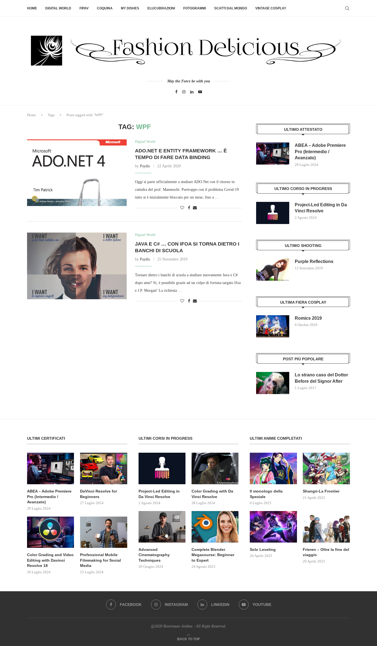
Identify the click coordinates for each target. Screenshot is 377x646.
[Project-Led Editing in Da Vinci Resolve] (272, 213)
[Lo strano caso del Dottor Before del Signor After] (272, 383)
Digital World (58, 8)
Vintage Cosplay (270, 8)
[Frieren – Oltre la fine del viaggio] (326, 527)
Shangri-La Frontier (321, 491)
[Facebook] (176, 92)
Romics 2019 (308, 318)
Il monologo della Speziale (266, 494)
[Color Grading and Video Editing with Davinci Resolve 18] (50, 532)
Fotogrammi (194, 8)
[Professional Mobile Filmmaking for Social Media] (103, 532)
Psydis (145, 166)
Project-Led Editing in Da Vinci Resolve (321, 207)
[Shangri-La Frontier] (326, 468)
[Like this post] (182, 208)
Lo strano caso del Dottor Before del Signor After (321, 378)
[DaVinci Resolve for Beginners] (103, 468)
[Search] (347, 8)
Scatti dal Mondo (230, 8)
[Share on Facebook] (189, 208)
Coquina (105, 8)
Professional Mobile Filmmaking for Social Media (100, 560)
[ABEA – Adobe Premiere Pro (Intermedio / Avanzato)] (272, 153)
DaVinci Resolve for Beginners (98, 494)
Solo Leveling (263, 549)
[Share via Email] (195, 208)
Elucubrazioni (161, 8)
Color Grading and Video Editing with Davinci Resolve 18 (50, 560)
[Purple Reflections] (272, 270)
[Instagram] (183, 92)
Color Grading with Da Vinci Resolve (212, 494)
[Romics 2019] (272, 326)
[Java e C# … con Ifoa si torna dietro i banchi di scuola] (77, 266)
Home (32, 8)
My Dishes (130, 8)
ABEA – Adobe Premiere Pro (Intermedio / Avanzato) (320, 151)
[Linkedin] (191, 92)
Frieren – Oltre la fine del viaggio (326, 552)
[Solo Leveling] (273, 527)
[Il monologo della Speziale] (273, 468)
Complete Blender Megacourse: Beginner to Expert (213, 554)
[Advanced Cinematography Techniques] (162, 527)
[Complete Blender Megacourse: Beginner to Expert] (215, 527)
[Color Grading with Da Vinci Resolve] (215, 468)
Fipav (84, 8)
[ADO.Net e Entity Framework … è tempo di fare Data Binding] (77, 172)
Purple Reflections (314, 261)
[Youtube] (200, 92)
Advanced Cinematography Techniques (154, 554)
